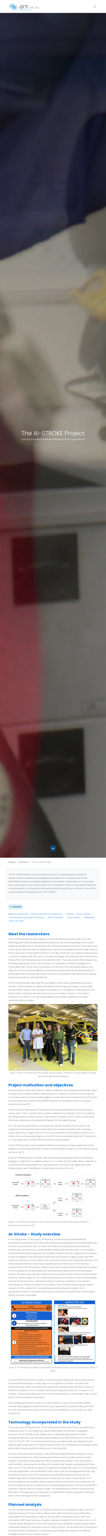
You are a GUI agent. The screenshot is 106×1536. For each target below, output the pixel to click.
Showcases (23, 862)
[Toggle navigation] (95, 6)
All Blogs (12, 862)
